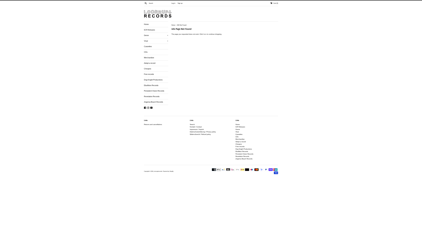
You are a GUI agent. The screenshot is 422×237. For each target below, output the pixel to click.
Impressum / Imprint (197, 129)
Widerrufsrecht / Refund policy (200, 134)
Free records (149, 74)
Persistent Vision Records (154, 91)
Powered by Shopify (168, 171)
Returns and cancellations (153, 124)
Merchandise (149, 58)
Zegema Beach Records (153, 102)
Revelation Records (151, 96)
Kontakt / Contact (196, 127)
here (204, 34)
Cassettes (148, 46)
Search (192, 124)
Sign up (180, 3)
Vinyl (156, 41)
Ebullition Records (151, 85)
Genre (156, 35)
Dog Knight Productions (153, 80)
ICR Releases (149, 30)
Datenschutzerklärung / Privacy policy (203, 132)
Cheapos (147, 69)
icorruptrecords (158, 171)
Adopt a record (149, 63)
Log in (173, 3)
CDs (145, 52)
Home (146, 24)
